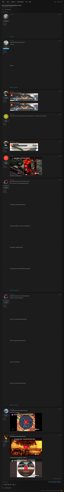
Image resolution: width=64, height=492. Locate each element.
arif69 (6, 440)
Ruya (6, 120)
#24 (60, 114)
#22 (60, 40)
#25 (60, 141)
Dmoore (6, 414)
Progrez (6, 161)
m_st (6, 20)
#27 (60, 179)
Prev (4, 11)
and (14, 87)
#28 (60, 294)
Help (56, 490)
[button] (9, 2)
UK (3, 53)
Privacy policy (52, 490)
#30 (60, 434)
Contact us (42, 490)
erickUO (6, 97)
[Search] (61, 2)
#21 (60, 14)
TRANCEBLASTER (5, 6)
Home (58, 490)
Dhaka (4, 446)
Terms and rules (47, 490)
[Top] (60, 490)
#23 (60, 91)
